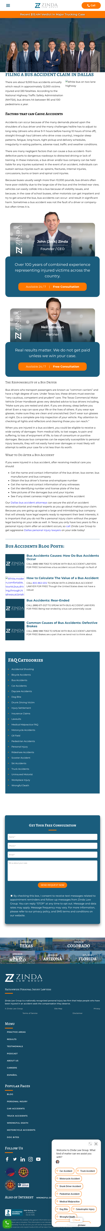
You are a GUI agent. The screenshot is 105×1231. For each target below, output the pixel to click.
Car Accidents (19, 686)
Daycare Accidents (21, 691)
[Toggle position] (90, 1144)
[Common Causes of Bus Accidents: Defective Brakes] (14, 630)
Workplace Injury (20, 780)
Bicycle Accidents (21, 675)
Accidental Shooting (22, 669)
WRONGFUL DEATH (17, 1123)
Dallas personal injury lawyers (42, 530)
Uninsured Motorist (22, 774)
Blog (10, 1094)
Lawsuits (16, 719)
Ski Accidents (18, 763)
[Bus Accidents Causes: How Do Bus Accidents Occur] (14, 563)
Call (93, 5)
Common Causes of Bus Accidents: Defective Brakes (62, 624)
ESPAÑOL (12, 1075)
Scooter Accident (20, 757)
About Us (12, 1060)
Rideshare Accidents (22, 752)
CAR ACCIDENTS (16, 1108)
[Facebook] (7, 1160)
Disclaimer (77, 1013)
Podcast (12, 1053)
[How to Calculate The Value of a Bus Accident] (14, 586)
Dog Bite (16, 697)
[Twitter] (15, 1160)
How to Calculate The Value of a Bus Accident (63, 578)
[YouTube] (38, 1160)
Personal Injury (19, 746)
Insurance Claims (20, 713)
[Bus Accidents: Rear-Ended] (14, 608)
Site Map (58, 1008)
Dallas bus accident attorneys (29, 502)
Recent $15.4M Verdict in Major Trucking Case (52, 14)
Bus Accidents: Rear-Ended (48, 600)
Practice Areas (16, 1032)
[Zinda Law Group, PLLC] (46, 5)
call (68, 526)
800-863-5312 (40, 583)
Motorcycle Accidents (23, 730)
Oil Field (15, 735)
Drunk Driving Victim (23, 702)
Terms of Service (30, 1013)
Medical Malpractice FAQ (24, 724)
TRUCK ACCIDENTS (17, 1116)
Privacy (97, 1008)
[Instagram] (30, 1160)
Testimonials (15, 1046)
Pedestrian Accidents (23, 741)
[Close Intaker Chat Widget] (96, 1144)
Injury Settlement (21, 708)
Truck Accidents (20, 769)
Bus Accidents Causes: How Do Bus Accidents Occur (63, 557)
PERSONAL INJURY (17, 1101)
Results (12, 1039)
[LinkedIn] (23, 1160)
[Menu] (8, 5)
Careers (12, 1068)
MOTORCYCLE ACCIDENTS (21, 1130)
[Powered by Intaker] (82, 1225)
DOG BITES (13, 1137)
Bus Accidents (19, 680)
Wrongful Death (20, 785)
